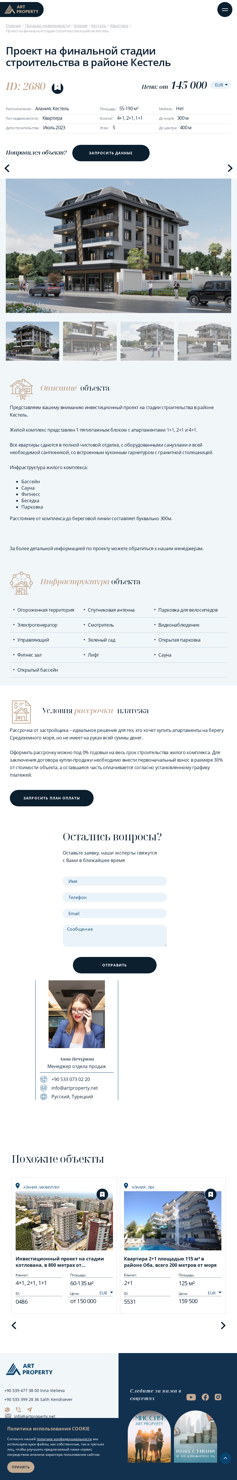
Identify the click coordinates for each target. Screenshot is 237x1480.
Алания (81, 25)
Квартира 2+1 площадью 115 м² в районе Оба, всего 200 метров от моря (170, 1262)
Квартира (119, 25)
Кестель (98, 25)
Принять (21, 1467)
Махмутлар (49, 1187)
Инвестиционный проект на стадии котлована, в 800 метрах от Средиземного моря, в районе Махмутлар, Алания (60, 1262)
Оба (151, 1187)
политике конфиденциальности (64, 1438)
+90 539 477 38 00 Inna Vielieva (34, 1390)
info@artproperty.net (34, 1416)
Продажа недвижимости (47, 25)
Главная (13, 25)
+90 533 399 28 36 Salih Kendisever (38, 1399)
